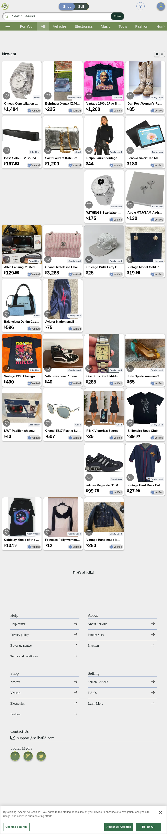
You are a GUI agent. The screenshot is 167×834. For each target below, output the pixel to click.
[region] (83, 820)
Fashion (141, 26)
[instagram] (28, 756)
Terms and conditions (24, 656)
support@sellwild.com (36, 738)
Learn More (95, 703)
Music (105, 26)
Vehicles (60, 26)
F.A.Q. (92, 692)
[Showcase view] (162, 54)
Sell (81, 6)
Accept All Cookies (119, 826)
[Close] (160, 812)
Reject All (148, 826)
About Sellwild (97, 624)
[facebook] (15, 756)
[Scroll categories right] (163, 26)
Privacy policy (19, 634)
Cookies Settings (16, 826)
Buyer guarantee (21, 645)
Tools (123, 26)
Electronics (84, 26)
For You (26, 26)
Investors (93, 645)
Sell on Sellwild (98, 682)
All (43, 26)
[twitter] (41, 756)
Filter (117, 16)
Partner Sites (96, 634)
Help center (17, 624)
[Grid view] (156, 53)
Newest (15, 682)
